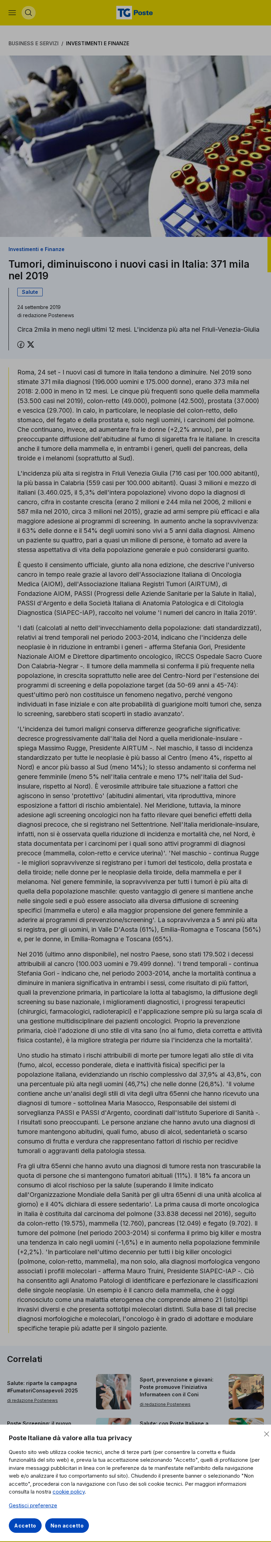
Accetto (25, 1526)
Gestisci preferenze (33, 1505)
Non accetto (67, 1526)
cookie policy (69, 1491)
